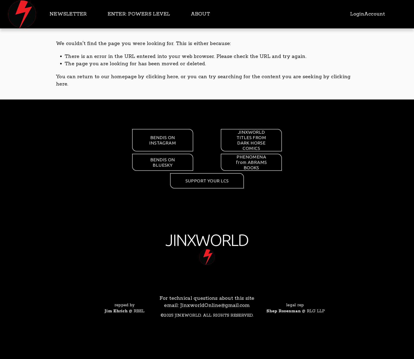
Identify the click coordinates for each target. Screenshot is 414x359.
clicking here (162, 77)
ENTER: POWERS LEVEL (139, 14)
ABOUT (200, 14)
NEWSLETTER (68, 14)
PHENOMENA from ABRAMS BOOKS (251, 162)
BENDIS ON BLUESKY (162, 162)
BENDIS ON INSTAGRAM (162, 140)
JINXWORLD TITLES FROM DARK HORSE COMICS (251, 140)
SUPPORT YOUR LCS (207, 180)
